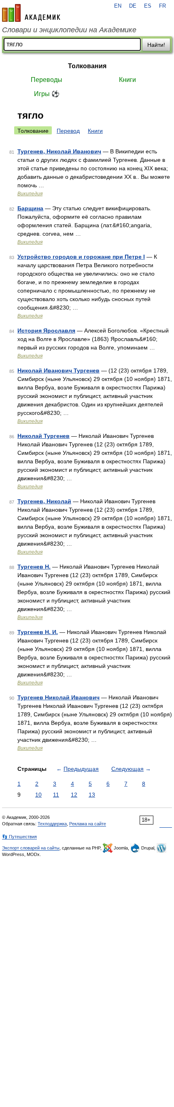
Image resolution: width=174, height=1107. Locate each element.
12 (74, 794)
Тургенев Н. (34, 566)
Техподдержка (52, 823)
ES (147, 6)
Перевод (68, 131)
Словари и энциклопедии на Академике (69, 30)
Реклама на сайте (87, 823)
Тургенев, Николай (44, 501)
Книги (127, 79)
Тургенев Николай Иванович (58, 697)
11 (56, 794)
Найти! (156, 45)
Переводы (46, 79)
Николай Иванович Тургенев (58, 370)
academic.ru (31, 13)
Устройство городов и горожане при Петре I (81, 256)
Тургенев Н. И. (37, 632)
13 (92, 794)
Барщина (30, 208)
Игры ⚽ (46, 93)
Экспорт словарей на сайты (30, 847)
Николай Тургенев (43, 436)
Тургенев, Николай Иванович (59, 151)
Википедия (29, 194)
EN (117, 6)
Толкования (87, 66)
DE (132, 6)
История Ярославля (46, 330)
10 (38, 794)
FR (162, 6)
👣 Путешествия (19, 836)
